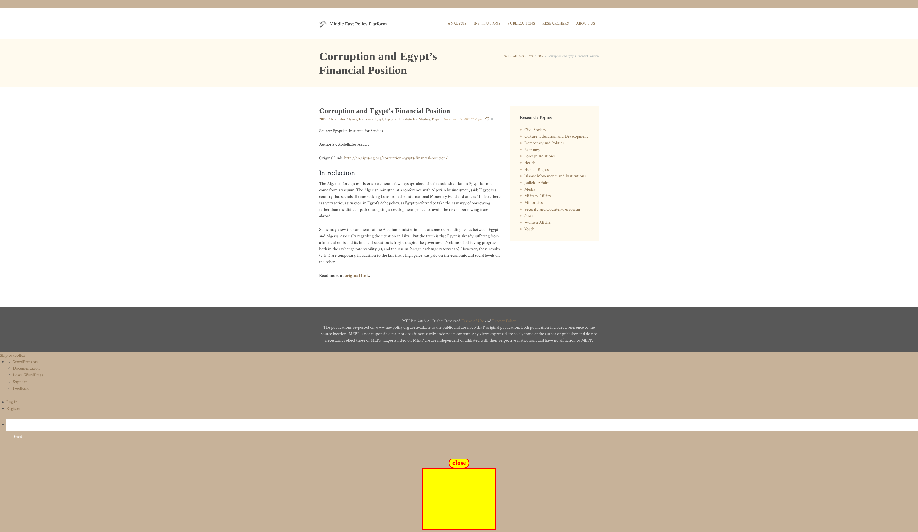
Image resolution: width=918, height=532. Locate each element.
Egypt (379, 119)
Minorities (533, 202)
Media (529, 189)
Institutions (487, 23)
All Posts (518, 56)
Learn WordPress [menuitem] (28, 375)
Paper (436, 119)
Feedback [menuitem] (21, 388)
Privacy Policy (504, 321)
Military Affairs (537, 196)
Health (529, 163)
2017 (540, 56)
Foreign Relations (539, 156)
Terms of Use (472, 321)
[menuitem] (462, 431)
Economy (366, 119)
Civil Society (535, 130)
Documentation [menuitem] (26, 368)
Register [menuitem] (13, 408)
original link (357, 275)
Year (530, 56)
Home (505, 56)
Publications (521, 23)
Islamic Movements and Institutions (555, 176)
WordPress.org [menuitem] (25, 362)
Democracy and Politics (544, 143)
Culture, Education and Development (556, 136)
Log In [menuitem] (12, 402)
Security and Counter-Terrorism (552, 209)
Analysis (457, 23)
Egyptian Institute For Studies (407, 119)
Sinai (528, 216)
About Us (585, 23)
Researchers (555, 23)
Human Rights (536, 169)
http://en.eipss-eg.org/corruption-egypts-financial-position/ (396, 158)
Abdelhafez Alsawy (342, 119)
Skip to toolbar (12, 355)
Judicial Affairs (536, 182)
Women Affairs (537, 222)
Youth (529, 229)
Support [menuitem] (20, 381)
